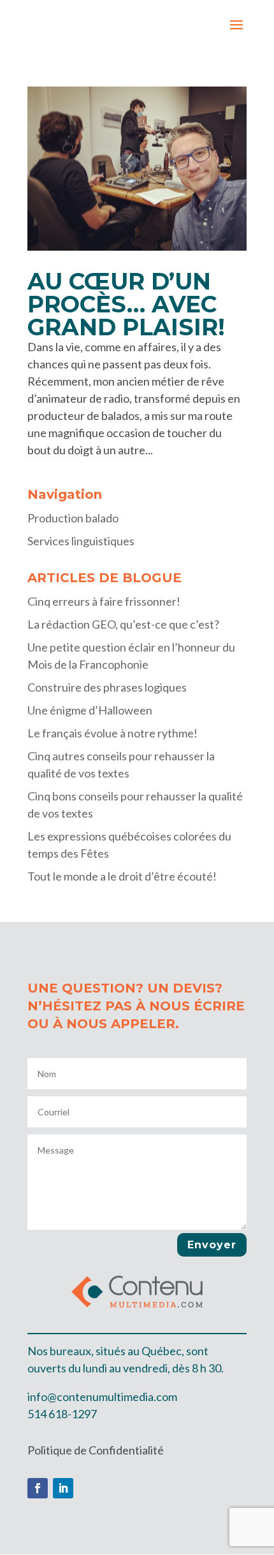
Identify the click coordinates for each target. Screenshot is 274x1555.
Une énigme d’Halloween (89, 710)
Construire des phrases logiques (107, 687)
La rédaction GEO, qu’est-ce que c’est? (123, 624)
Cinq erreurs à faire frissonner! (103, 601)
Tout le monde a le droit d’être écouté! (122, 876)
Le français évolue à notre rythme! (112, 733)
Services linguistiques (80, 541)
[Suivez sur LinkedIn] (63, 1488)
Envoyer (211, 1245)
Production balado (73, 518)
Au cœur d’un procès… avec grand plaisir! (126, 304)
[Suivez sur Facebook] (37, 1488)
